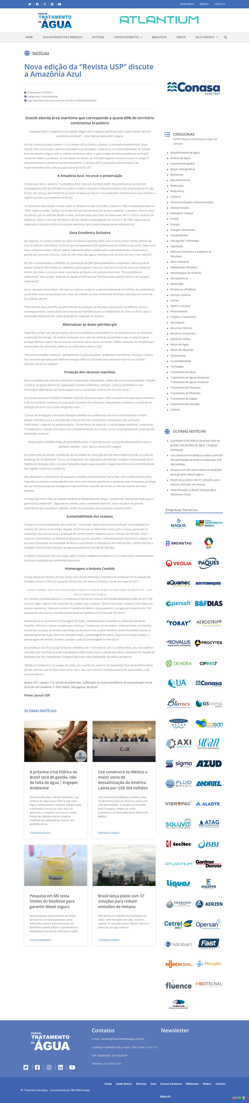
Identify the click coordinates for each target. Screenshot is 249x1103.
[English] (234, 1098)
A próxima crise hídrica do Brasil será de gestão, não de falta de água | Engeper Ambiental (54, 779)
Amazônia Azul (40, 100)
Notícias (98, 37)
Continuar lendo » (41, 832)
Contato (219, 4)
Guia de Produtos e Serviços (62, 37)
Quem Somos (187, 4)
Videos (207, 1083)
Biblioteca (159, 37)
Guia (153, 1083)
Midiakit (204, 4)
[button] (92, 20)
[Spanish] (244, 1098)
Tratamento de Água (35, 1090)
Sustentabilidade (49, 96)
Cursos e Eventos (126, 37)
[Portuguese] (239, 1098)
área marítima (57, 100)
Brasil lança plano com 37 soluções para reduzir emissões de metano (121, 901)
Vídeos (181, 37)
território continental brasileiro (80, 100)
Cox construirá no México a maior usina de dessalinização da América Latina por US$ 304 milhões (123, 779)
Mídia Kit (165, 1096)
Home (29, 37)
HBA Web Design (80, 1090)
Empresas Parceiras (182, 510)
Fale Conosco (204, 37)
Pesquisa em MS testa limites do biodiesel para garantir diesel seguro (52, 901)
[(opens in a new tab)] (159, 20)
